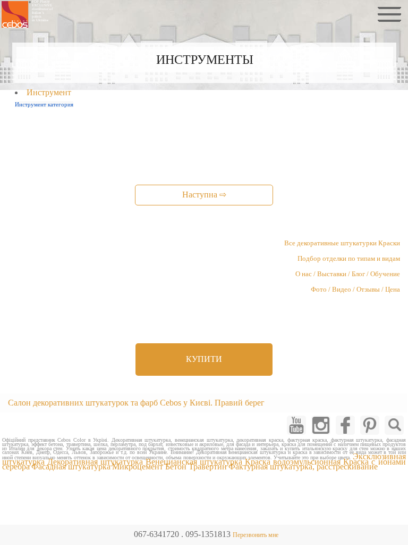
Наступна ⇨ (204, 194)
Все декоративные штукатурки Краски (342, 243)
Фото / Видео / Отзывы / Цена (355, 289)
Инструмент (49, 92)
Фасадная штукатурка (70, 466)
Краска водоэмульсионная (293, 461)
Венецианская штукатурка (194, 461)
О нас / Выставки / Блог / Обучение (347, 274)
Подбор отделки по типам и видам (349, 258)
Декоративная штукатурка (95, 461)
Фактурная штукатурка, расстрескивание (303, 466)
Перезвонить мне (255, 535)
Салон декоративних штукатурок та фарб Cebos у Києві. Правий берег (136, 402)
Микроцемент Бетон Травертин (169, 466)
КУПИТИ (204, 359)
